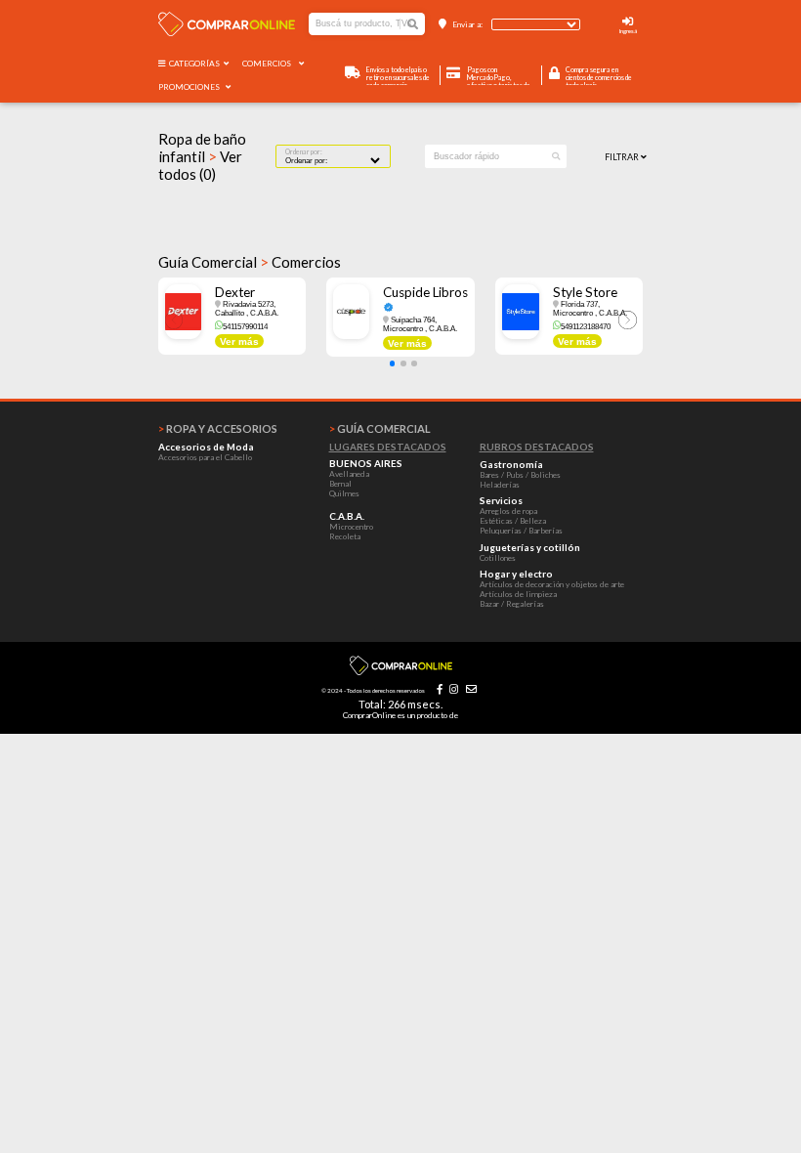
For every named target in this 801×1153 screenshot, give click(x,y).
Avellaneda (349, 474)
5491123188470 (586, 326)
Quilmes (344, 493)
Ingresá (628, 30)
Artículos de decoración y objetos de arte (552, 584)
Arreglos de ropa (508, 511)
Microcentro (351, 527)
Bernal (340, 484)
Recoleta (344, 536)
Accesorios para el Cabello (205, 457)
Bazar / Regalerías (512, 604)
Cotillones (498, 558)
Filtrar (623, 156)
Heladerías (500, 485)
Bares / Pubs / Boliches (520, 475)
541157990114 (245, 326)
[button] (393, 363)
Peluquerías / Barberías (521, 530)
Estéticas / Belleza (513, 521)
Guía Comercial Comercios (249, 262)
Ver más (239, 341)
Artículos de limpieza (518, 594)
